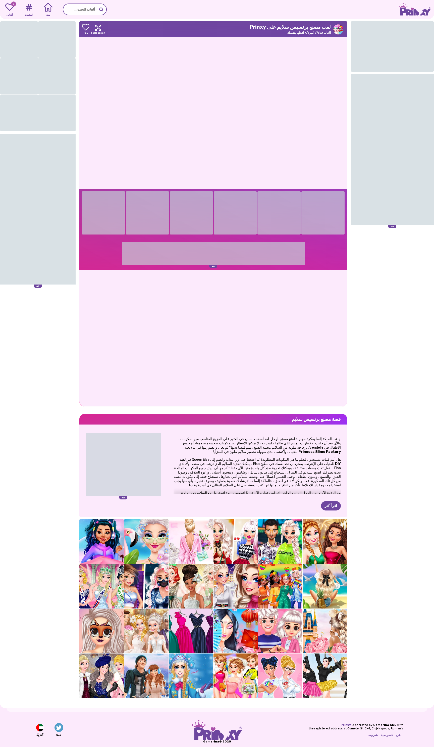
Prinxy (346, 725)
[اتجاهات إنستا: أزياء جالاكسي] (101, 541)
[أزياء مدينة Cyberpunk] (146, 586)
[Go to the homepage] (416, 9)
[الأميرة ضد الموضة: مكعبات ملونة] (280, 675)
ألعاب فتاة (324, 32)
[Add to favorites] (85, 29)
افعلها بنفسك (295, 32)
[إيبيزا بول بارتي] (146, 541)
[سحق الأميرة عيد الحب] (280, 631)
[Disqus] (213, 337)
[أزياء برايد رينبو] (280, 586)
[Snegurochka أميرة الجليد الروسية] (191, 675)
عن (398, 735)
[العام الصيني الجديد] (235, 631)
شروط (373, 735)
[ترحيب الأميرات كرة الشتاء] (101, 675)
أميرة (311, 32)
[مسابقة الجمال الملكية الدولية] (101, 586)
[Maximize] (98, 29)
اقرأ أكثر (331, 506)
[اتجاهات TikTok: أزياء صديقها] (235, 586)
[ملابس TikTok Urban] (280, 541)
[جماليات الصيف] (325, 586)
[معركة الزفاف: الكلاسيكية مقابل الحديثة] (146, 631)
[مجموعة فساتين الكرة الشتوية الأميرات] (191, 631)
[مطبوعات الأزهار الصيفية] (191, 541)
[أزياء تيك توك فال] (235, 541)
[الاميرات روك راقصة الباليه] (325, 675)
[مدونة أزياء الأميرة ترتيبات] (101, 631)
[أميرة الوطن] (325, 631)
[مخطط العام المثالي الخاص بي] (235, 675)
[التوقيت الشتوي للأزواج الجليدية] (146, 675)
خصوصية (387, 735)
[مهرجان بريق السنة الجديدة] (325, 541)
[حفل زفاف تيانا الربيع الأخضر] (191, 586)
